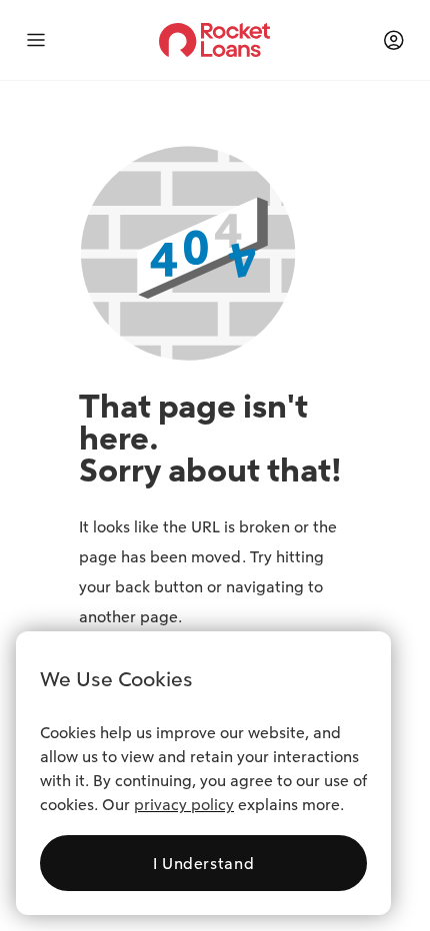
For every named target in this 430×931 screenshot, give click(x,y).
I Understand (203, 863)
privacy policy (184, 804)
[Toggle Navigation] (48, 40)
